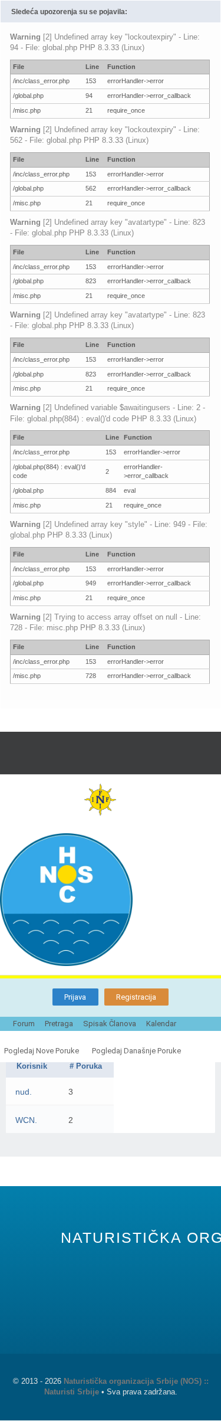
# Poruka (86, 1066)
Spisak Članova (109, 1023)
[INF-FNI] (110, 799)
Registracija (136, 997)
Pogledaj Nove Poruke (41, 1050)
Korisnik (32, 1066)
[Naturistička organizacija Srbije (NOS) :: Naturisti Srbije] (110, 899)
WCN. (26, 1120)
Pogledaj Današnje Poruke (136, 1050)
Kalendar (161, 1023)
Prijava (75, 997)
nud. (23, 1091)
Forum (24, 1023)
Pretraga (59, 1023)
